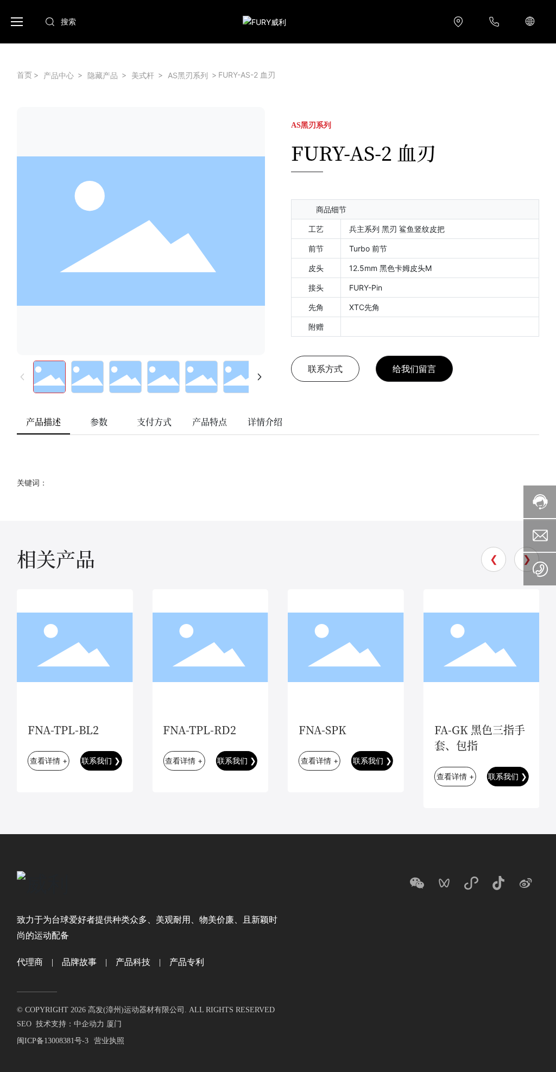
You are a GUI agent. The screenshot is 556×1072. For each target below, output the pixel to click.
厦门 (114, 1024)
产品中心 (58, 75)
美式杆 (142, 75)
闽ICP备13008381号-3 (53, 1041)
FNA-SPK (322, 729)
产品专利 (186, 962)
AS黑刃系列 (188, 75)
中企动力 (89, 1024)
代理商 (30, 962)
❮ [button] (494, 559)
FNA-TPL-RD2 (199, 729)
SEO (24, 1024)
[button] (20, 21)
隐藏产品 (102, 75)
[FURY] (460, 21)
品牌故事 (79, 962)
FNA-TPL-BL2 (63, 729)
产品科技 (133, 962)
